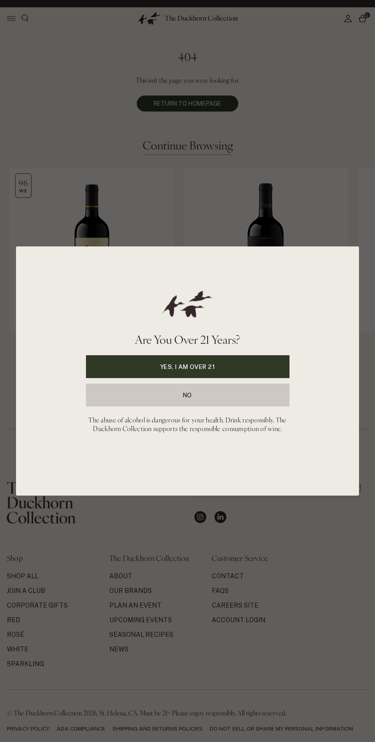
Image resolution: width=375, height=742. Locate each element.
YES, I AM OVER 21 (187, 366)
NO (187, 395)
